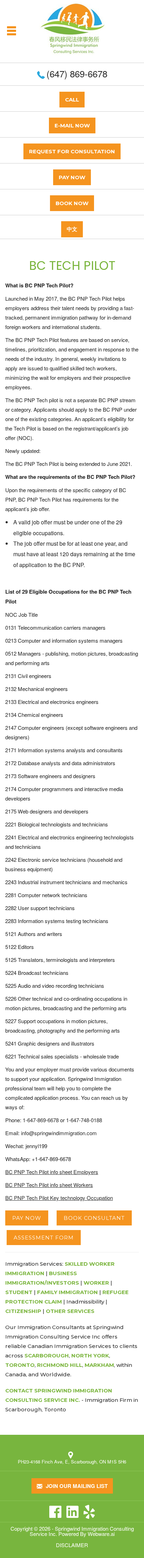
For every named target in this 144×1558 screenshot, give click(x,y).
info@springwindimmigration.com (59, 1133)
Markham (99, 1365)
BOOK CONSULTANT (94, 1218)
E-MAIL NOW (72, 125)
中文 (72, 229)
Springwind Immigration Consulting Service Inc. (82, 1531)
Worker (96, 1282)
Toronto (20, 1365)
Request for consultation (72, 151)
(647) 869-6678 (76, 73)
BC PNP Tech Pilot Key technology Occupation (59, 1197)
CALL (72, 99)
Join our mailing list (76, 1486)
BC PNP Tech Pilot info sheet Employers (51, 1171)
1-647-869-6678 (41, 1120)
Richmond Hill (59, 1365)
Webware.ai (101, 1533)
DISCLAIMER (72, 1545)
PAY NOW (72, 177)
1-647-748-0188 (84, 1120)
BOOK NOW (72, 203)
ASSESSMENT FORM (44, 1237)
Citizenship (23, 1311)
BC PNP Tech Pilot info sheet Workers (49, 1184)
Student (19, 1292)
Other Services (70, 1311)
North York (90, 1355)
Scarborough (46, 1355)
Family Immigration (67, 1292)
